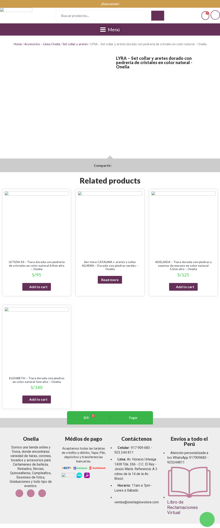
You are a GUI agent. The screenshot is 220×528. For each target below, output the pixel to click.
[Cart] (205, 15)
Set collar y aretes (75, 44)
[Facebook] (19, 493)
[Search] (157, 16)
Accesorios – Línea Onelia (42, 44)
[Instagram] (31, 493)
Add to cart (38, 287)
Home (18, 44)
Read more (110, 280)
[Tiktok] (42, 493)
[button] (114, 165)
